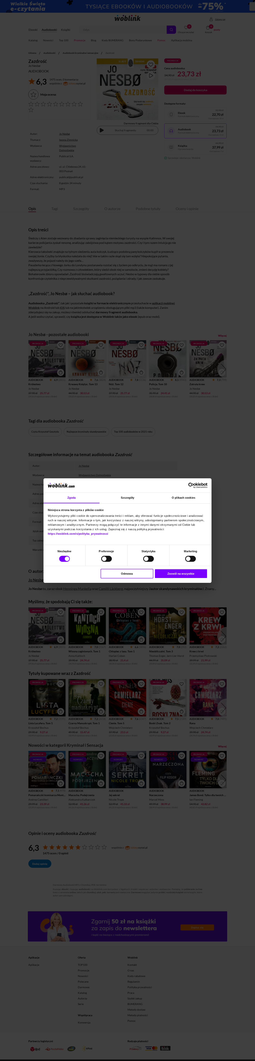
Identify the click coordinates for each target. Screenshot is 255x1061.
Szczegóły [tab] (127, 497)
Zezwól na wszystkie (180, 573)
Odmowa (127, 573)
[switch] (106, 559)
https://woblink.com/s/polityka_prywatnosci (78, 533)
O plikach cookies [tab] (183, 497)
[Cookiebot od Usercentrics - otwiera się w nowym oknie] (191, 485)
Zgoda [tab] (71, 497)
